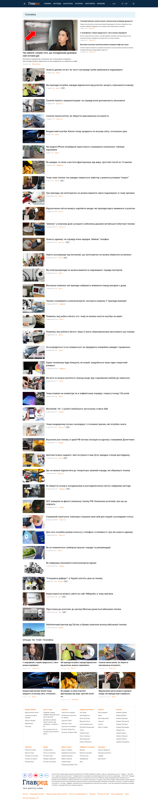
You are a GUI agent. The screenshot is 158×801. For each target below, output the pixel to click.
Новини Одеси (121, 733)
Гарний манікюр (67, 756)
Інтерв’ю (79, 3)
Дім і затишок (36, 64)
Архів (127, 794)
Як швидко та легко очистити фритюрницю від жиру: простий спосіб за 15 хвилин (89, 162)
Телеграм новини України (31, 717)
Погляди (57, 3)
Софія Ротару (84, 733)
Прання (82, 750)
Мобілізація (29, 723)
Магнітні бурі (29, 753)
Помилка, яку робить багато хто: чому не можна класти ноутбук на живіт (84, 316)
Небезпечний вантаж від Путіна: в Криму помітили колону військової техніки (86, 624)
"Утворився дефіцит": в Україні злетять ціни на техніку (74, 578)
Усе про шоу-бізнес (49, 762)
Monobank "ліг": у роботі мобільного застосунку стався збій (77, 409)
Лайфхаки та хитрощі (87, 747)
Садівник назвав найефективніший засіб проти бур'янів (51, 715)
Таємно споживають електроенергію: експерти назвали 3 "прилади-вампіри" (86, 301)
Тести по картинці (49, 753)
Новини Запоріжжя (122, 742)
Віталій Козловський (87, 727)
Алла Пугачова (85, 718)
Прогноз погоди (30, 750)
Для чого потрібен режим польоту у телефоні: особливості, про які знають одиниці (89, 532)
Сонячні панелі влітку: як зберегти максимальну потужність (77, 116)
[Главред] (34, 3)
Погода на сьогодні (31, 756)
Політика (28, 726)
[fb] (25, 775)
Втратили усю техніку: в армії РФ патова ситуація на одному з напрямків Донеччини (90, 439)
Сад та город (47, 709)
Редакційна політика (37, 794)
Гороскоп (64, 709)
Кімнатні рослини (86, 753)
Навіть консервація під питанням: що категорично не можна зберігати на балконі (88, 254)
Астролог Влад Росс (68, 729)
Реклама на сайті (103, 794)
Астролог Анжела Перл (69, 732)
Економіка (101, 747)
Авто (81, 762)
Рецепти (101, 709)
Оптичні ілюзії (48, 756)
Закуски (101, 721)
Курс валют (102, 759)
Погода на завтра (31, 759)
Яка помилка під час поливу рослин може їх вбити (51, 732)
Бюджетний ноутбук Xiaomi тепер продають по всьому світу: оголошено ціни (86, 131)
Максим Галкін (85, 721)
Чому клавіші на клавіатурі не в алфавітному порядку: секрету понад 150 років (87, 393)
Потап (82, 730)
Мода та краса (66, 747)
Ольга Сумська (85, 736)
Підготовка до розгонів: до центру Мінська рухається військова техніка (83, 609)
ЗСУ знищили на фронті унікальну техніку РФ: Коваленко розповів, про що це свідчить (86, 502)
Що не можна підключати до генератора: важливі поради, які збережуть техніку (88, 470)
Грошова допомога (104, 753)
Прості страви (103, 727)
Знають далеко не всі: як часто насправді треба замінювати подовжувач (84, 69)
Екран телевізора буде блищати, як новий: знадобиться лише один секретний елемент (86, 364)
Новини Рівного (121, 739)
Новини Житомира (122, 727)
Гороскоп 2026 (66, 720)
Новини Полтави (122, 724)
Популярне (90, 3)
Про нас (25, 794)
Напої (100, 715)
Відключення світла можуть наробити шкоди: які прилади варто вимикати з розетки (90, 208)
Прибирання (84, 759)
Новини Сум (120, 730)
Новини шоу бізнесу (86, 709)
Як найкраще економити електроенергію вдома (71, 563)
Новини (47, 3)
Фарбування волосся (68, 753)
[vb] (30, 775)
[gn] (46, 775)
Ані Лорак (83, 712)
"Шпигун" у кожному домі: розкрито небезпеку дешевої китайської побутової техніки (90, 224)
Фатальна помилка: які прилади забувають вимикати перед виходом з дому (86, 285)
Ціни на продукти (104, 750)
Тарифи (100, 756)
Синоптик (28, 747)
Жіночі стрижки (66, 750)
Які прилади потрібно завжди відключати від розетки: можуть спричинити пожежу (89, 85)
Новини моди (65, 762)
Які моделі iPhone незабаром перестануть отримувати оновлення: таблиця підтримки (85, 148)
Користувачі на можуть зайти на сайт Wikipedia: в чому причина (79, 593)
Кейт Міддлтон (85, 715)
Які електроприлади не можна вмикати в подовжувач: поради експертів (84, 270)
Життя (58, 73)
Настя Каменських (86, 724)
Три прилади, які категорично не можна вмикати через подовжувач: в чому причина (90, 193)
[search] (133, 4)
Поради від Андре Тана (69, 764)
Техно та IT (92, 28)
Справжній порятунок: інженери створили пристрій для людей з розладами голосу (89, 516)
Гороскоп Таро (66, 723)
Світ (60, 597)
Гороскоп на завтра (68, 712)
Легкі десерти (102, 712)
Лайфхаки (60, 165)
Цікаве (45, 747)
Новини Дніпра (121, 715)
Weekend (101, 3)
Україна (61, 412)
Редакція (92, 794)
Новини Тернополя (122, 721)
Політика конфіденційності (78, 794)
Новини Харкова (122, 718)
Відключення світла (32, 712)
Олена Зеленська (86, 742)
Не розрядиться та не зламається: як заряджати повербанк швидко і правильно (88, 347)
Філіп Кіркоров (85, 739)
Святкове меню (103, 718)
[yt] (36, 775)
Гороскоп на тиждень (68, 726)
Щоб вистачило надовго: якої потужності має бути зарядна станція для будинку (88, 455)
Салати (100, 724)
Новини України (30, 709)
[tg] (41, 775)
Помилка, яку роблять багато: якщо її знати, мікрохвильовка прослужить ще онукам (90, 331)
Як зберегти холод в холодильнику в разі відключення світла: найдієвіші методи (88, 486)
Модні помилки (66, 759)
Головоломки (47, 750)
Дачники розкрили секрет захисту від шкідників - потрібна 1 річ (51, 723)
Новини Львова (121, 712)
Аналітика (68, 3)
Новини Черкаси (121, 736)
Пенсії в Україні (30, 720)
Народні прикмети (49, 759)
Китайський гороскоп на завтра (68, 717)
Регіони (118, 709)
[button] (24, 3)
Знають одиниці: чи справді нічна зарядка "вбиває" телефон (77, 239)
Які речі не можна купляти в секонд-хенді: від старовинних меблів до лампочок (88, 378)
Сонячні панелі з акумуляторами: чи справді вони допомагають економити (85, 100)
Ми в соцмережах (117, 794)
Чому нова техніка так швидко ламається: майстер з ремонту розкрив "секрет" (87, 177)
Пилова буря (29, 762)
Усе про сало (84, 756)
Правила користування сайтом (56, 794)
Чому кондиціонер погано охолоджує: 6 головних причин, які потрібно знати (86, 424)
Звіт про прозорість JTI (31, 798)
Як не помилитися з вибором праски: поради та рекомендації (78, 547)
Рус (114, 3)
